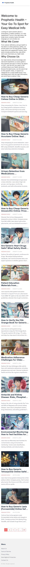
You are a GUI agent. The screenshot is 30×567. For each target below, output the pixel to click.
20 (24, 530)
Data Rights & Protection (8, 557)
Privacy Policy (5, 554)
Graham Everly (5, 102)
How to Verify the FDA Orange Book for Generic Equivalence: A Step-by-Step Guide (14, 321)
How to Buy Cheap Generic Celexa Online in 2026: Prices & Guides (14, 98)
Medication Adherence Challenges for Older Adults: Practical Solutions (14, 358)
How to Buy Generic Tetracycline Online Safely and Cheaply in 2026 (14, 470)
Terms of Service (6, 551)
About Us (4, 548)
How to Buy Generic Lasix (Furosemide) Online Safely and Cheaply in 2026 (15, 507)
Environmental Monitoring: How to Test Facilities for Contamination (15, 433)
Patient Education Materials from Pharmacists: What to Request (12, 284)
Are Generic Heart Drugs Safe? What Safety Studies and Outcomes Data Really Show (14, 247)
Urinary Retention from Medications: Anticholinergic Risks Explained (13, 172)
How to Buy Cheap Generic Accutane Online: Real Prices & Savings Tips (14, 135)
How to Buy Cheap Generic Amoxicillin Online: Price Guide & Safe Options (14, 209)
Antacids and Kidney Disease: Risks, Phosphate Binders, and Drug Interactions (14, 396)
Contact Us (4, 560)
